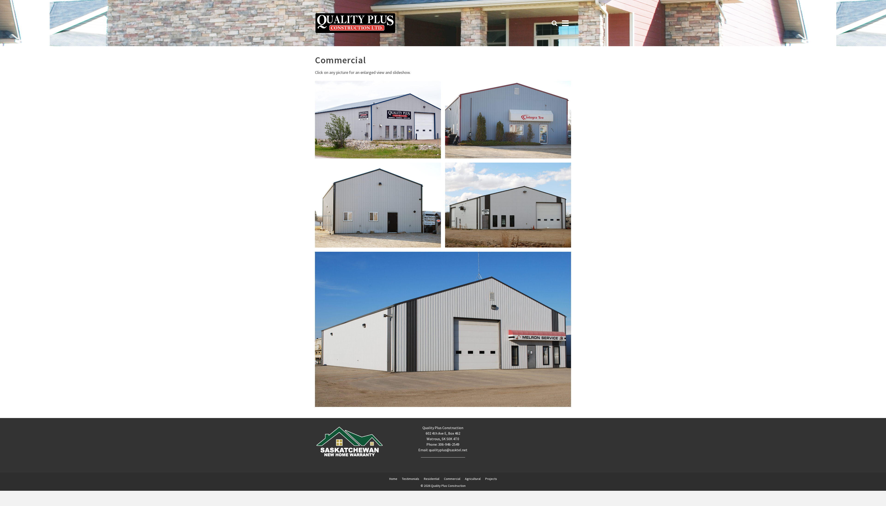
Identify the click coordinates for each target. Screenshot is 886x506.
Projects (491, 479)
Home (393, 479)
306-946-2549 (448, 444)
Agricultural (473, 479)
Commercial (452, 479)
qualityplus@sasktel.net (448, 450)
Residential (431, 479)
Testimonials (410, 479)
